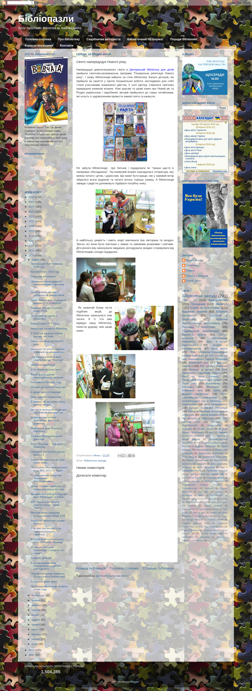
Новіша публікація (91, 568)
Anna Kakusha (194, 260)
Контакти (66, 45)
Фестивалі (213, 387)
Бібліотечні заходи (95, 460)
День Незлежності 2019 (197, 502)
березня (37, 634)
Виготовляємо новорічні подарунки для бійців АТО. (48, 514)
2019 (32, 231)
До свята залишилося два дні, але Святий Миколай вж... (49, 411)
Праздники (198, 304)
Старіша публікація (158, 568)
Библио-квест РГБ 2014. (45, 323)
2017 (32, 241)
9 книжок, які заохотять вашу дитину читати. (48, 403)
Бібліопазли (46, 18)
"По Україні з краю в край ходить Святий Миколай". (47, 358)
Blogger (134, 681)
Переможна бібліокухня (214, 457)
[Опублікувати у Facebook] (130, 455)
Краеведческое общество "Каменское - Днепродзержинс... (46, 478)
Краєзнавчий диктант (209, 509)
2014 (32, 255)
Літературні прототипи (211, 453)
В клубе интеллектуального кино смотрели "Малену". (47, 541)
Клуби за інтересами (205, 307)
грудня (36, 259)
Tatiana (190, 270)
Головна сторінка (38, 39)
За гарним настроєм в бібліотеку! (44, 317)
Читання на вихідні (201, 369)
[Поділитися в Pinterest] (133, 455)
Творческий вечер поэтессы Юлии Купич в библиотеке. (48, 575)
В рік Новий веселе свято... (47, 369)
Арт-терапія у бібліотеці (197, 418)
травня (36, 624)
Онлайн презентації (203, 516)
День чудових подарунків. (46, 397)
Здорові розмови (213, 505)
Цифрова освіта (210, 530)
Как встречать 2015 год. (45, 271)
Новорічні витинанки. (43, 276)
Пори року (189, 383)
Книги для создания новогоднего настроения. (47, 376)
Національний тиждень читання (201, 485)
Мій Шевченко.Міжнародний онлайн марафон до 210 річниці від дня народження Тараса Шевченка (204, 355)
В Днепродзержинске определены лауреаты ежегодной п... (46, 566)
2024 (32, 206)
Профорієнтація (189, 488)
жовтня (36, 600)
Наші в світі (199, 513)
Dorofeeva (192, 265)
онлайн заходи (205, 429)
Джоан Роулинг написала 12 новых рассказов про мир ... (49, 488)
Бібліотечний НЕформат (145, 39)
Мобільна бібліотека (214, 481)
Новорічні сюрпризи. (43, 364)
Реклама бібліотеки (198, 327)
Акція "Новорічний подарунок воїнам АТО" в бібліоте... (48, 302)
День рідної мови (219, 502)
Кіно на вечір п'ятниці (200, 376)
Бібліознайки (214, 425)
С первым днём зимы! (44, 581)
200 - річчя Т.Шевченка (213, 366)
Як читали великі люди (209, 533)
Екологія (192, 505)
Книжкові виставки (191, 481)
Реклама (209, 488)
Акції (211, 432)
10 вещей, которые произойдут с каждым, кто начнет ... (48, 550)
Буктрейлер (213, 383)
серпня (36, 610)
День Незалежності (215, 404)
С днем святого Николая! (46, 392)
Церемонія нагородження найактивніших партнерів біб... (47, 284)
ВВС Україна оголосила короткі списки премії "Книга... (45, 505)
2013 (32, 650)
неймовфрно (188, 537)
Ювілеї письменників (197, 460)
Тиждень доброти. (42, 558)
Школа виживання (211, 414)
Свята (216, 390)
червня (36, 619)
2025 (32, 202)
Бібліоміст (188, 387)
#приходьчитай (203, 450)
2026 (32, 197)
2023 (32, 211)
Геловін (224, 499)
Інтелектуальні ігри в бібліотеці (201, 401)
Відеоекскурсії (216, 495)
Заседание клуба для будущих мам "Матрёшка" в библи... (49, 495)
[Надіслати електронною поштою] (119, 455)
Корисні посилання (39, 45)
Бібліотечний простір (192, 478)
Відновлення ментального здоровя (199, 499)
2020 (32, 226)
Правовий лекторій (217, 470)
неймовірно (205, 537)
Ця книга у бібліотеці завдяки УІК (204, 474)
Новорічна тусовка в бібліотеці (49, 328)
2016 (32, 245)
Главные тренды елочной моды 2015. (46, 309)
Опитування (221, 516)
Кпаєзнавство (188, 509)
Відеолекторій (189, 425)
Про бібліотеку (69, 39)
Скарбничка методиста (103, 39)
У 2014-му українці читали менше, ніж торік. (47, 335)
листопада (38, 595)
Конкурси (187, 429)
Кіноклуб (221, 304)
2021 (32, 221)
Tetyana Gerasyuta (197, 275)
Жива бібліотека (206, 467)
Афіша (201, 495)
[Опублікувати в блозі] (123, 455)
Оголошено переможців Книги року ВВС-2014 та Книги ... (49, 469)
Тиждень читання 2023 (195, 523)
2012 (32, 655)
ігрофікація (187, 495)
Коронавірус (189, 404)
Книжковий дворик (215, 478)
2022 (32, 216)
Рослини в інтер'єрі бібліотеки (199, 446)
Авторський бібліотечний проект (202, 380)
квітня (35, 629)
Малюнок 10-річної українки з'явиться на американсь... (48, 350)
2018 (32, 236)
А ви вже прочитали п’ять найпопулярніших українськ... (46, 531)
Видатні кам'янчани (195, 394)
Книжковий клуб (199, 362)
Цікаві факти (219, 348)
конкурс (219, 492)
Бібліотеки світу (192, 390)
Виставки (216, 422)
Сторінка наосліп (216, 520)
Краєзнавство (218, 300)
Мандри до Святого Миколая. (49, 387)
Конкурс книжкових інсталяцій (208, 407)
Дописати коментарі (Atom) (112, 575)
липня (36, 615)
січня (35, 644)
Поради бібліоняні (183, 39)
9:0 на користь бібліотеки (210, 443)
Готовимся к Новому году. (46, 382)
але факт (203, 492)
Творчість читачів (194, 334)
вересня (37, 605)
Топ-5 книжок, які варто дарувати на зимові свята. (48, 294)
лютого (36, 639)
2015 (32, 250)
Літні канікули (189, 457)
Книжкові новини (194, 311)
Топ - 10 (189, 300)
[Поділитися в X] (126, 455)
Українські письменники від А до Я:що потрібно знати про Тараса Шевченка (204, 526)
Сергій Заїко (193, 280)
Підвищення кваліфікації (200, 331)
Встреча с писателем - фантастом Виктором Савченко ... (45, 420)
